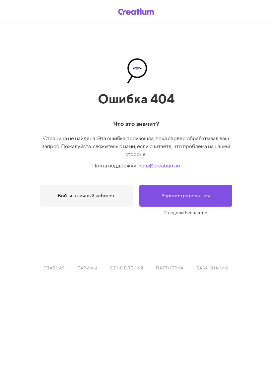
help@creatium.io (159, 165)
